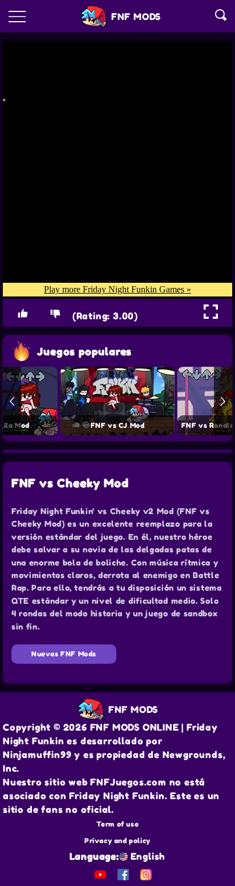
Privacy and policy (117, 840)
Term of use (117, 824)
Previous (12, 401)
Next (223, 401)
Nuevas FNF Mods (63, 654)
